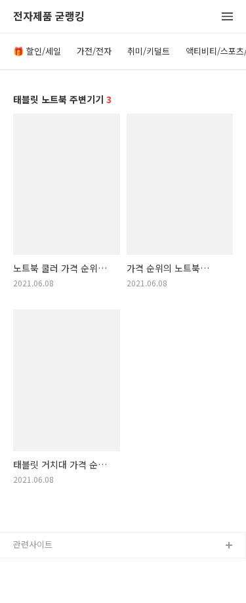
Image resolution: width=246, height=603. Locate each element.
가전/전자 (94, 51)
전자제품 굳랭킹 (49, 17)
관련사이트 (32, 544)
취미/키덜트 (148, 51)
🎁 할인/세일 (37, 51)
